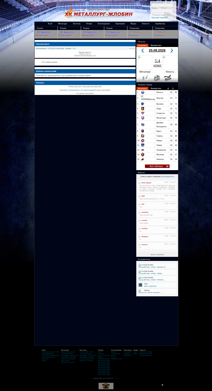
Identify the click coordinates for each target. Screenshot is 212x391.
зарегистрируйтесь (90, 90)
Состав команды (67, 353)
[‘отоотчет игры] (156, 82)
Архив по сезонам (67, 362)
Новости (145, 24)
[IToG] (140, 286)
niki (142, 204)
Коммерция (128, 355)
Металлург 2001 (104, 362)
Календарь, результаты (69, 355)
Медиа (133, 24)
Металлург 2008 (104, 374)
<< (130, 48)
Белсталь (76, 24)
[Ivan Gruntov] (141, 267)
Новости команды (146, 352)
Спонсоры (127, 352)
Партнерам (120, 24)
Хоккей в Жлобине (48, 357)
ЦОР (100, 352)
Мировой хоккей (145, 353)
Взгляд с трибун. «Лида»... (153, 273)
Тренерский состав (68, 352)
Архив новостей (104, 355)
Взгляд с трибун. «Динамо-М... (155, 267)
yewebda (144, 212)
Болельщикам (104, 24)
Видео (135, 353)
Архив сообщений (157, 254)
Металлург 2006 (104, 371)
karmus (147, 290)
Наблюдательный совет (50, 352)
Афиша (100, 357)
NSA (143, 196)
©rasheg (116, 378)
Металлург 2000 (104, 360)
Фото (135, 352)
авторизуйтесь (74, 90)
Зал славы (65, 360)
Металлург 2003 (104, 366)
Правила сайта (116, 359)
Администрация (47, 353)
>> (133, 48)
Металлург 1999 (104, 359)
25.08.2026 (157, 50)
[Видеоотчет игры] (170, 82)
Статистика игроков (68, 359)
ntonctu (144, 244)
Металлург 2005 (104, 369)
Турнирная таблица (68, 357)
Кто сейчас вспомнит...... (153, 292)
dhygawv (144, 236)
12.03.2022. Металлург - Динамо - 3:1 (61, 48)
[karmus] (141, 292)
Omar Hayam (146, 183)
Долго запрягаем (150, 286)
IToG (146, 284)
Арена (44, 360)
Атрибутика (160, 24)
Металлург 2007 (104, 373)
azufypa (144, 228)
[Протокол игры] (143, 82)
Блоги (113, 355)
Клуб (50, 24)
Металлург (62, 24)
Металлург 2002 (104, 364)
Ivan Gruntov (148, 265)
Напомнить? (164, 17)
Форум (113, 352)
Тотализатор (115, 353)
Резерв (89, 24)
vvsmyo (144, 220)
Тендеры (127, 353)
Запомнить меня (159, 15)
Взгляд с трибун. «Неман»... (154, 280)
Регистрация (155, 17)
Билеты (114, 357)
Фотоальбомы (41, 48)
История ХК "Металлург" (51, 355)
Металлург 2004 (104, 367)
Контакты (45, 359)
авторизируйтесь (167, 176)
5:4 (157, 62)
